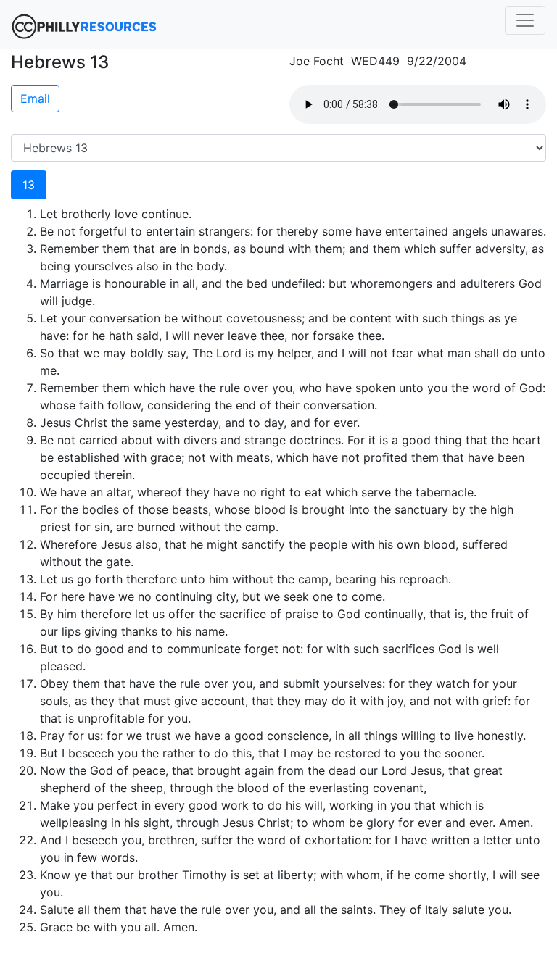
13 (28, 185)
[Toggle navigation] (525, 20)
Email (35, 98)
